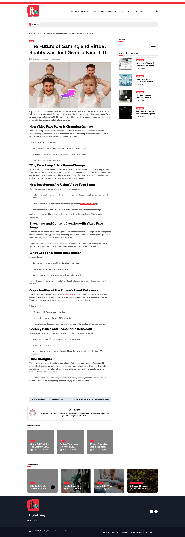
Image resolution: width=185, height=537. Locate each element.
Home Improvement (136, 483)
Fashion (128, 11)
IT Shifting (36, 515)
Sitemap (149, 532)
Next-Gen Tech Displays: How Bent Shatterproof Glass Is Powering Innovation (146, 114)
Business (84, 11)
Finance (93, 11)
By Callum (36, 59)
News (141, 11)
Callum (76, 409)
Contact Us (114, 532)
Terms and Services (137, 532)
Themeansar (69, 531)
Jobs (135, 11)
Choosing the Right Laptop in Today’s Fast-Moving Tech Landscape (146, 97)
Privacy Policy (125, 532)
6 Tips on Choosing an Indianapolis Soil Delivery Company (139, 488)
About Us (106, 532)
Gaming (101, 11)
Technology (75, 11)
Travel (121, 11)
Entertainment (111, 11)
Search (122, 39)
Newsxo (59, 531)
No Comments (55, 59)
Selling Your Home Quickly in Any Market (69, 447)
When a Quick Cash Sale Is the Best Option (99, 447)
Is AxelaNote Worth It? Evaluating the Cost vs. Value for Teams (145, 65)
